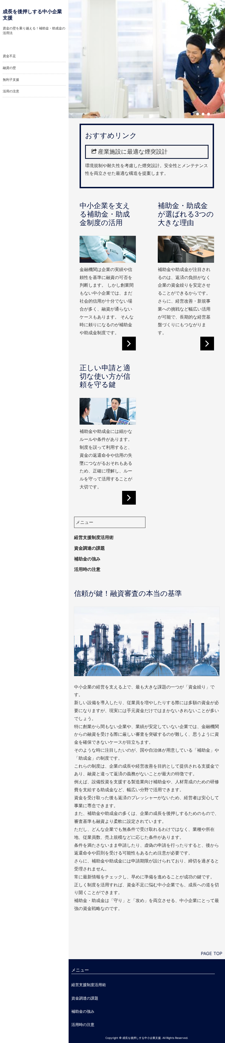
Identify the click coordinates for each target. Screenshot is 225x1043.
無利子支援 (11, 80)
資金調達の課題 (89, 548)
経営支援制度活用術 (94, 537)
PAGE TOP (211, 953)
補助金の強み (87, 558)
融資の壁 (9, 68)
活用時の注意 (87, 569)
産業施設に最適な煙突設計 (133, 151)
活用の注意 (11, 91)
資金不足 (9, 56)
